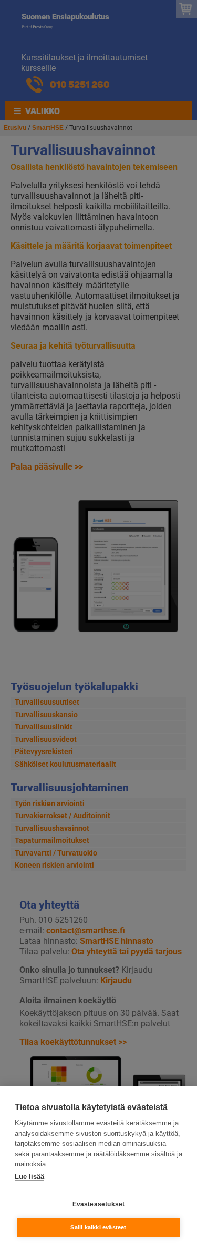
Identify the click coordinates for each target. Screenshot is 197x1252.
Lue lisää (29, 1176)
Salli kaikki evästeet (98, 1227)
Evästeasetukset (98, 1204)
